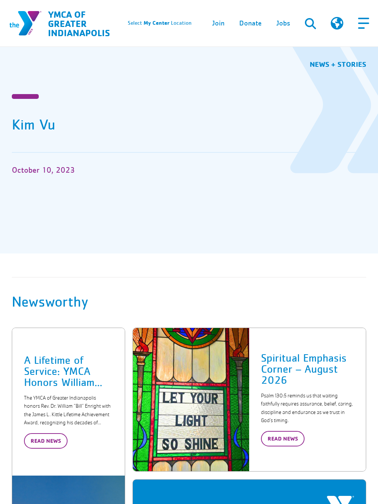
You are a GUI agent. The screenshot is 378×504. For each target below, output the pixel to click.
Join (218, 23)
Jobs (283, 23)
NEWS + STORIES (338, 64)
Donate (250, 23)
